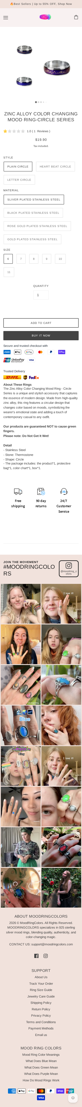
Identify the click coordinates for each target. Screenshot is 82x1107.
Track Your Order (41, 983)
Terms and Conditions (41, 1022)
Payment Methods (41, 1028)
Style (8, 157)
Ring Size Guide (41, 990)
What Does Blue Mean (41, 1061)
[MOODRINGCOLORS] (45, 19)
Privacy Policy (41, 1015)
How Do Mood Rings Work (41, 1080)
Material (11, 190)
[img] (36, 956)
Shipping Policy (41, 1002)
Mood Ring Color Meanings (41, 1054)
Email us (41, 1035)
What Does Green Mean (41, 1067)
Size (7, 249)
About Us (41, 977)
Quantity (41, 286)
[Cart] (77, 17)
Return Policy (41, 1009)
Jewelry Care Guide (41, 996)
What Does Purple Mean (41, 1073)
